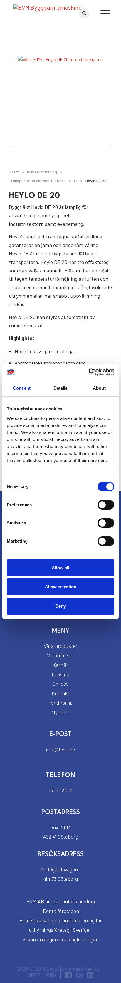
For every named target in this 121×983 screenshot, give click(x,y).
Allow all (60, 567)
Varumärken (60, 655)
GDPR (34, 975)
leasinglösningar (79, 939)
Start (14, 171)
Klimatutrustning (42, 171)
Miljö (51, 975)
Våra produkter (61, 646)
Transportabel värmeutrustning (37, 180)
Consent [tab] (22, 388)
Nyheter (60, 712)
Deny (60, 606)
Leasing (60, 674)
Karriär (60, 665)
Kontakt (60, 693)
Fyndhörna (60, 702)
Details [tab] (60, 388)
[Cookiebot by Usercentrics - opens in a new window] (88, 372)
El (75, 180)
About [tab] (99, 388)
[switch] (106, 505)
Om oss (61, 683)
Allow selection (60, 586)
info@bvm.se (60, 749)
